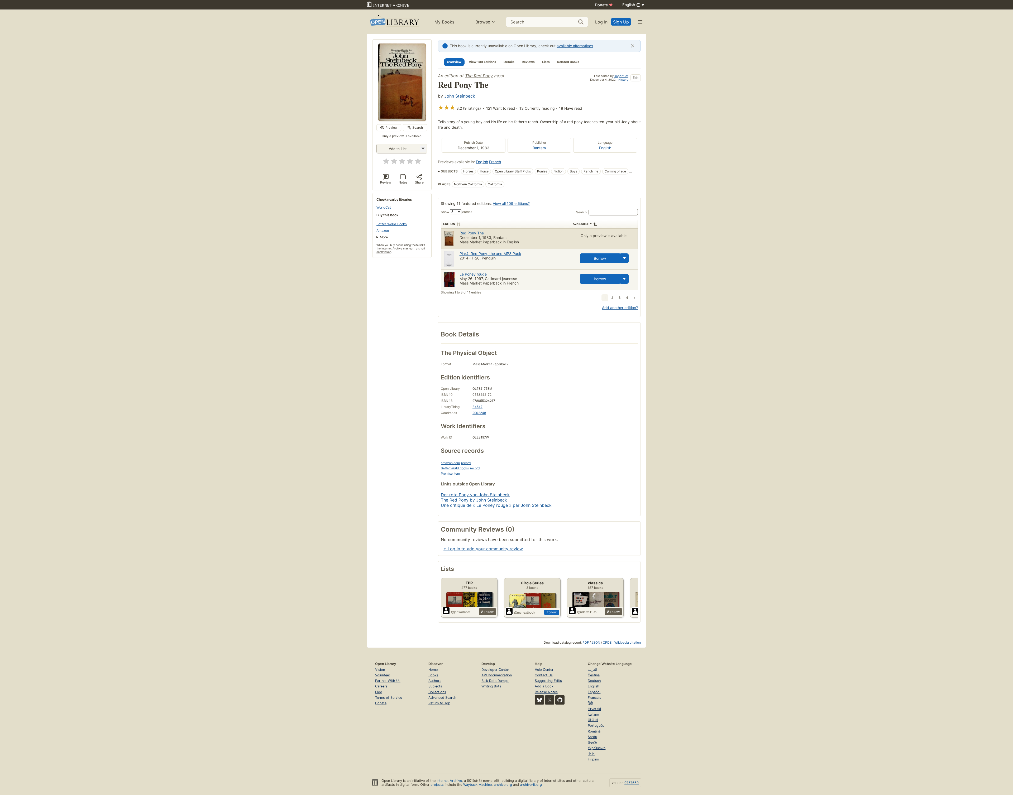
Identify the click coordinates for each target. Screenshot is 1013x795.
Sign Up (621, 22)
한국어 (593, 720)
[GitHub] (560, 700)
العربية (592, 670)
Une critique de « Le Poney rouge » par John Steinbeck (496, 505)
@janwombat (460, 612)
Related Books (568, 62)
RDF (585, 642)
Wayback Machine (477, 785)
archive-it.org (531, 785)
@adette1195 (586, 612)
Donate (604, 5)
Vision (380, 670)
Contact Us (544, 675)
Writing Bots (491, 686)
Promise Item (450, 473)
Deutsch (594, 681)
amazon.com (450, 463)
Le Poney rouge (473, 274)
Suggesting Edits (548, 681)
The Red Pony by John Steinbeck (474, 500)
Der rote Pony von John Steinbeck (475, 494)
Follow (552, 612)
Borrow (600, 258)
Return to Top (439, 703)
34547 (477, 407)
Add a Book (544, 686)
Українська (596, 748)
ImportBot (621, 76)
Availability (582, 224)
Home (433, 670)
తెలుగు (592, 742)
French (495, 162)
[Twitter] (549, 700)
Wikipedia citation (627, 642)
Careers (381, 686)
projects (437, 785)
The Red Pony (479, 75)
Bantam (539, 148)
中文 (591, 754)
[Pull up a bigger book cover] (402, 119)
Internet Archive (449, 781)
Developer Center (495, 670)
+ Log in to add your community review (483, 548)
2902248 (479, 413)
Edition (449, 224)
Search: (581, 212)
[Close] (632, 46)
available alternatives (575, 46)
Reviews (528, 62)
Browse (482, 22)
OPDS (607, 642)
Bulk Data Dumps (495, 681)
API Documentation (496, 675)
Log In (601, 22)
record (466, 463)
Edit (635, 78)
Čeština (594, 675)
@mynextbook (524, 612)
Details (509, 62)
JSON (595, 642)
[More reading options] (624, 258)
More (384, 237)
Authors (434, 681)
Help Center (544, 670)
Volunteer (382, 675)
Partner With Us (387, 681)
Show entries (456, 212)
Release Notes (546, 692)
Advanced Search (442, 698)
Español (594, 692)
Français (594, 698)
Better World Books (391, 224)
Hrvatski (594, 709)
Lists (546, 62)
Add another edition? (620, 307)
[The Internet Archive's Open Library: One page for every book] (394, 21)
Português (596, 725)
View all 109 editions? (511, 203)
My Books (444, 22)
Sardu (592, 737)
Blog (378, 692)
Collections (437, 692)
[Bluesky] (539, 700)
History (623, 79)
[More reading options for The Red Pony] (423, 148)
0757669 (631, 783)
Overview (454, 62)
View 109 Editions (482, 62)
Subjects (435, 686)
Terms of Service (388, 698)
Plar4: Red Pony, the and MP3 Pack (490, 253)
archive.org (503, 785)
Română (594, 731)
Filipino (593, 759)
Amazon (382, 231)
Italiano (593, 714)
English (605, 148)
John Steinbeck (459, 96)
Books (433, 675)
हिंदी (590, 703)
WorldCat (383, 207)
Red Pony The (472, 233)
